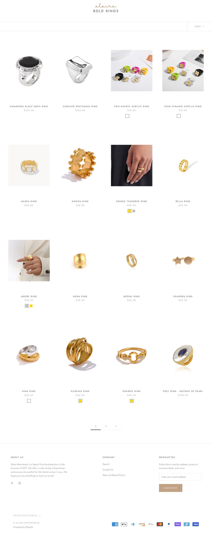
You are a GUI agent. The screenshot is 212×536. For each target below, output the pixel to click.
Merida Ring (80, 201)
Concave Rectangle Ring (80, 106)
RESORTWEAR (71, 13)
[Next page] (116, 426)
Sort (198, 26)
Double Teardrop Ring (131, 201)
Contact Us (108, 469)
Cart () (198, 5)
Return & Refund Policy (114, 475)
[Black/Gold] (131, 116)
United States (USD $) (25, 515)
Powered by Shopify (23, 527)
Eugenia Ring (80, 391)
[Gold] (129, 211)
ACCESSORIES (113, 13)
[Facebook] (12, 483)
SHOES (156, 13)
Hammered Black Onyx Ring (29, 106)
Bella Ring (183, 201)
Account (169, 5)
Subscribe (171, 487)
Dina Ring (29, 391)
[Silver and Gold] (29, 401)
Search (183, 5)
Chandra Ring (183, 296)
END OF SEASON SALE (181, 13)
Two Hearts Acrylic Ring (131, 106)
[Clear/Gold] (127, 116)
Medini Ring (132, 296)
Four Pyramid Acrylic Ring (183, 106)
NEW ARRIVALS (26, 13)
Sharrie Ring (132, 391)
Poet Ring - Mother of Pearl (183, 391)
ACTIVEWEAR (137, 13)
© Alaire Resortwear (26, 522)
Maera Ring (29, 201)
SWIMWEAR (49, 13)
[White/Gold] (136, 116)
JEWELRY (92, 13)
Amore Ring (29, 296)
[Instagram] (19, 483)
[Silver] (133, 211)
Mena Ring (80, 296)
